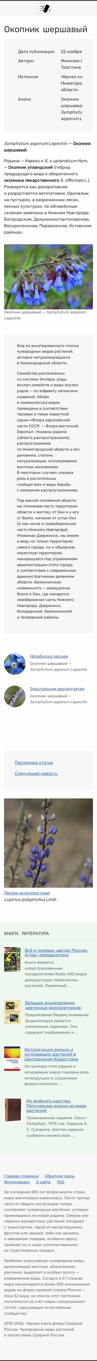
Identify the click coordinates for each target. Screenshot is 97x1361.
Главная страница (21, 1176)
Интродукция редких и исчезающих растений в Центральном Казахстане (51, 1054)
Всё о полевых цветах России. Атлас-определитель (56, 953)
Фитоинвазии (17, 1182)
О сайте (43, 1182)
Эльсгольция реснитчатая (57, 688)
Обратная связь (59, 1176)
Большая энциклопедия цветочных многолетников (53, 1005)
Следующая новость (36, 773)
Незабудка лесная (49, 656)
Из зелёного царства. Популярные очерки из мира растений (56, 1105)
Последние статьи (34, 762)
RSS (60, 1182)
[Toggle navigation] (42, 8)
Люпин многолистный (27, 893)
